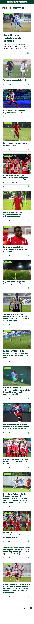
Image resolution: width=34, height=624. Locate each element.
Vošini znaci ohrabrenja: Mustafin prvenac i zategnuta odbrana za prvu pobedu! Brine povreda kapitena (16, 179)
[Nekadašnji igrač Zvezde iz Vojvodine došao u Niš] (17, 98)
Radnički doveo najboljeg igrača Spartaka (13, 38)
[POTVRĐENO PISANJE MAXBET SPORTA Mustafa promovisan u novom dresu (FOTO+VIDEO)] (17, 412)
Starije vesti (25, 608)
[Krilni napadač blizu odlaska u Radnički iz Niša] (17, 131)
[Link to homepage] (17, 2)
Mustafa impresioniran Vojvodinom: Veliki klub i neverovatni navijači (13, 214)
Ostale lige (7, 294)
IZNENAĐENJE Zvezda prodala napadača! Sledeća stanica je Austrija (16, 461)
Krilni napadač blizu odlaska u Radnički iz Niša (16, 144)
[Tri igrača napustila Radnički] (17, 68)
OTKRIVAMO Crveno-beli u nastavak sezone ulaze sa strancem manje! (14, 535)
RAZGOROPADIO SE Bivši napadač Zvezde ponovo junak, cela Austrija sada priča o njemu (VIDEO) (17, 354)
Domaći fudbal (8, 14)
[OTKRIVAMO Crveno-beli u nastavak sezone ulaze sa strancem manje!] (17, 521)
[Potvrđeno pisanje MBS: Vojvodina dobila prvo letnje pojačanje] (17, 235)
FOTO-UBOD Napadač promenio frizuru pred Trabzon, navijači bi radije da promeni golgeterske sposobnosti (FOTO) (16, 550)
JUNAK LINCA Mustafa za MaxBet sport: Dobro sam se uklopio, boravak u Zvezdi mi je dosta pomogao (16, 317)
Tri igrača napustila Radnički (15, 80)
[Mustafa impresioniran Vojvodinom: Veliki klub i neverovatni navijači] (17, 200)
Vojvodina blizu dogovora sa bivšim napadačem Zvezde (15, 283)
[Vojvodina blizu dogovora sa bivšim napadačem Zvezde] (17, 270)
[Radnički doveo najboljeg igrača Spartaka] (17, 22)
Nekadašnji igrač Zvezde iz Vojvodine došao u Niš (14, 111)
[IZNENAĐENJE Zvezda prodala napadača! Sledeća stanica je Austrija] (17, 447)
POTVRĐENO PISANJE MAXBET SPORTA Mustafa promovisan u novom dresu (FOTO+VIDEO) (16, 427)
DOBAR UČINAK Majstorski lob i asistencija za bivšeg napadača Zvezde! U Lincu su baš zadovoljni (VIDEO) (16, 391)
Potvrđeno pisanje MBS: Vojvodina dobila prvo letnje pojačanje (15, 249)
